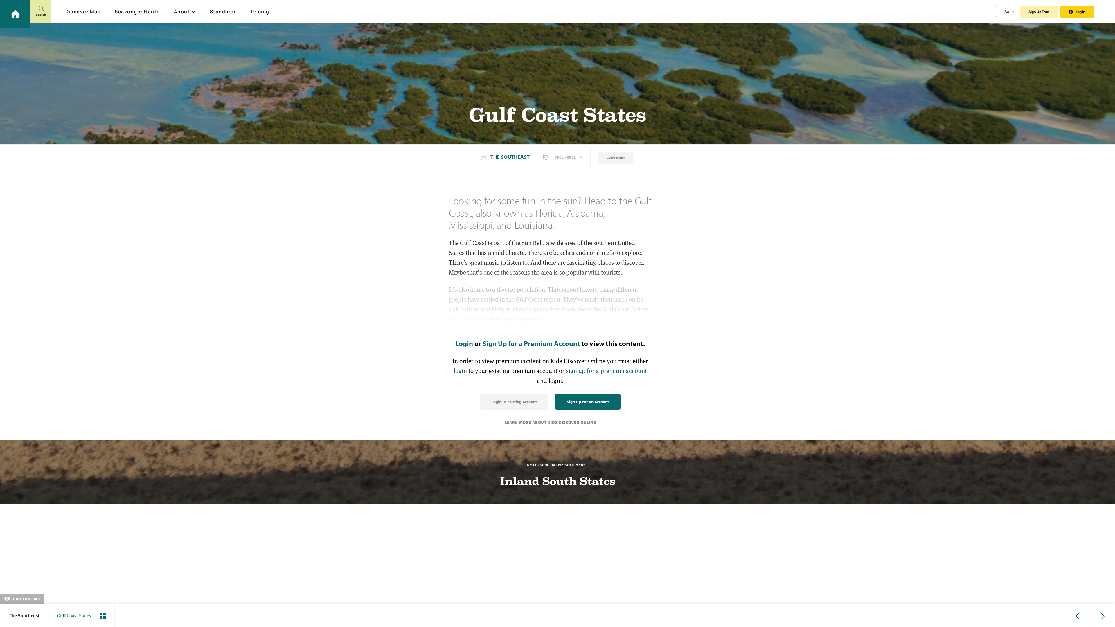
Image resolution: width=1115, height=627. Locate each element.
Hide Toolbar (26, 598)
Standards (223, 11)
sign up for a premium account (606, 371)
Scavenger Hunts (137, 11)
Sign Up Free (1038, 11)
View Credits (615, 158)
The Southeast (510, 157)
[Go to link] (15, 14)
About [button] (182, 11)
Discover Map (83, 11)
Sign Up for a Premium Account (531, 343)
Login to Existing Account (514, 401)
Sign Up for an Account (588, 401)
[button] (563, 157)
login (460, 371)
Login (464, 343)
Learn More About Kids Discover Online (550, 422)
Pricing (260, 11)
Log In (1080, 11)
